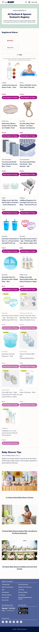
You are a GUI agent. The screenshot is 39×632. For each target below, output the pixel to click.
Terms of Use (5, 600)
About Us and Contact (7, 587)
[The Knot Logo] (5, 608)
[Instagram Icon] (10, 622)
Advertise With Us (6, 595)
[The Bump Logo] (9, 2)
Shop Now (10, 47)
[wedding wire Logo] (11, 610)
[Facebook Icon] (3, 622)
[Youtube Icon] (17, 622)
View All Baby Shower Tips (10, 455)
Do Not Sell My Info (23, 584)
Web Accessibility (22, 592)
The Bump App (5, 584)
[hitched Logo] (3, 610)
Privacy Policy (5, 597)
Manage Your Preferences (25, 587)
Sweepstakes (5, 592)
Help (3, 589)
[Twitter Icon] (21, 622)
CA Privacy (21, 589)
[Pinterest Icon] (14, 622)
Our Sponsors (21, 595)
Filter (20, 55)
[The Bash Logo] (12, 608)
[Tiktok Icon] (6, 622)
